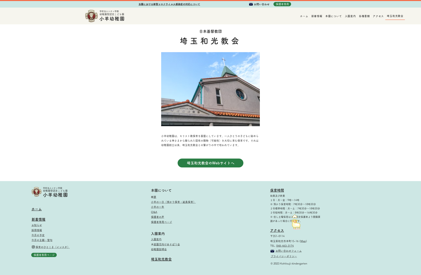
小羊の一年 (157, 207)
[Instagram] (33, 247)
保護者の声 (157, 217)
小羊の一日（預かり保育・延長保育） (175, 202)
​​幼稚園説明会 (159, 249)
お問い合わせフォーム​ (288, 251)
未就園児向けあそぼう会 (167, 244)
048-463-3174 (285, 245)
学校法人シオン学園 (109, 11)
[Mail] (251, 4)
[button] (169, 4)
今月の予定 (38, 235)
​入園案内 (156, 239)
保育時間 (277, 190)
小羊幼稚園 (112, 18)
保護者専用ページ (163, 222)
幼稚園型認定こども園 (111, 14)
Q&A (154, 212)
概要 (155, 197)
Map (303, 241)
